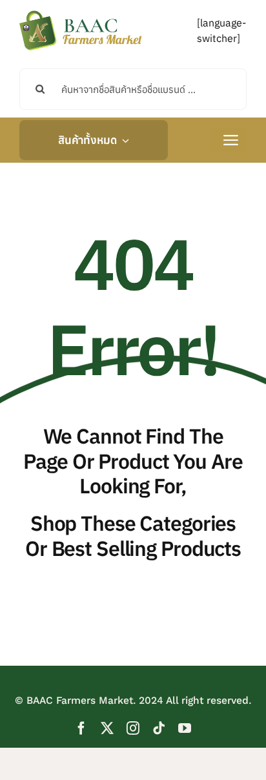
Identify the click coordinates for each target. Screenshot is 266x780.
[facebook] (81, 728)
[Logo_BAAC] (80, 12)
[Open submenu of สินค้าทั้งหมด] (122, 140)
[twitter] (107, 728)
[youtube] (184, 728)
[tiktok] (158, 728)
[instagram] (133, 728)
